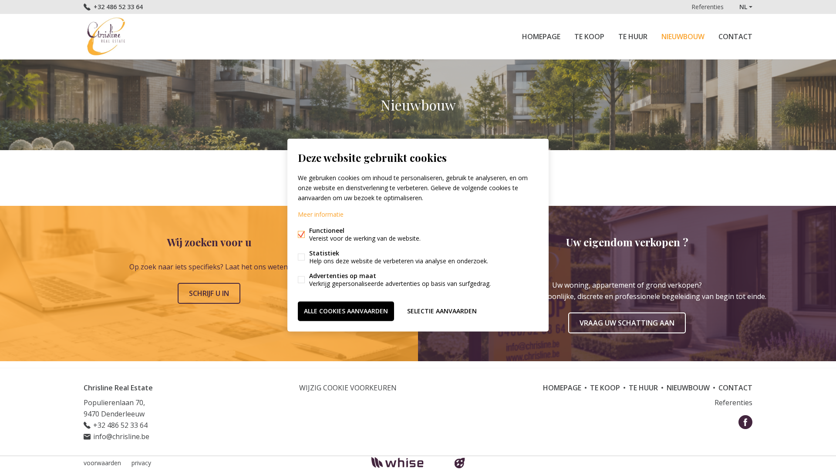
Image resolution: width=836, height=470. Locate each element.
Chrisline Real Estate (118, 388)
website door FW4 (460, 463)
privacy (141, 463)
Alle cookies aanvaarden (346, 311)
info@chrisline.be (121, 436)
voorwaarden (102, 463)
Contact (735, 36)
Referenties (707, 7)
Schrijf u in (209, 293)
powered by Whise (407, 462)
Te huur (632, 36)
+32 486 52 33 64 (118, 7)
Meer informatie (321, 214)
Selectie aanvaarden (442, 311)
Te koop (589, 36)
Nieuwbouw (683, 36)
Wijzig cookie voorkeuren (348, 388)
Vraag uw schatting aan (627, 323)
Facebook (745, 422)
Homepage (541, 36)
